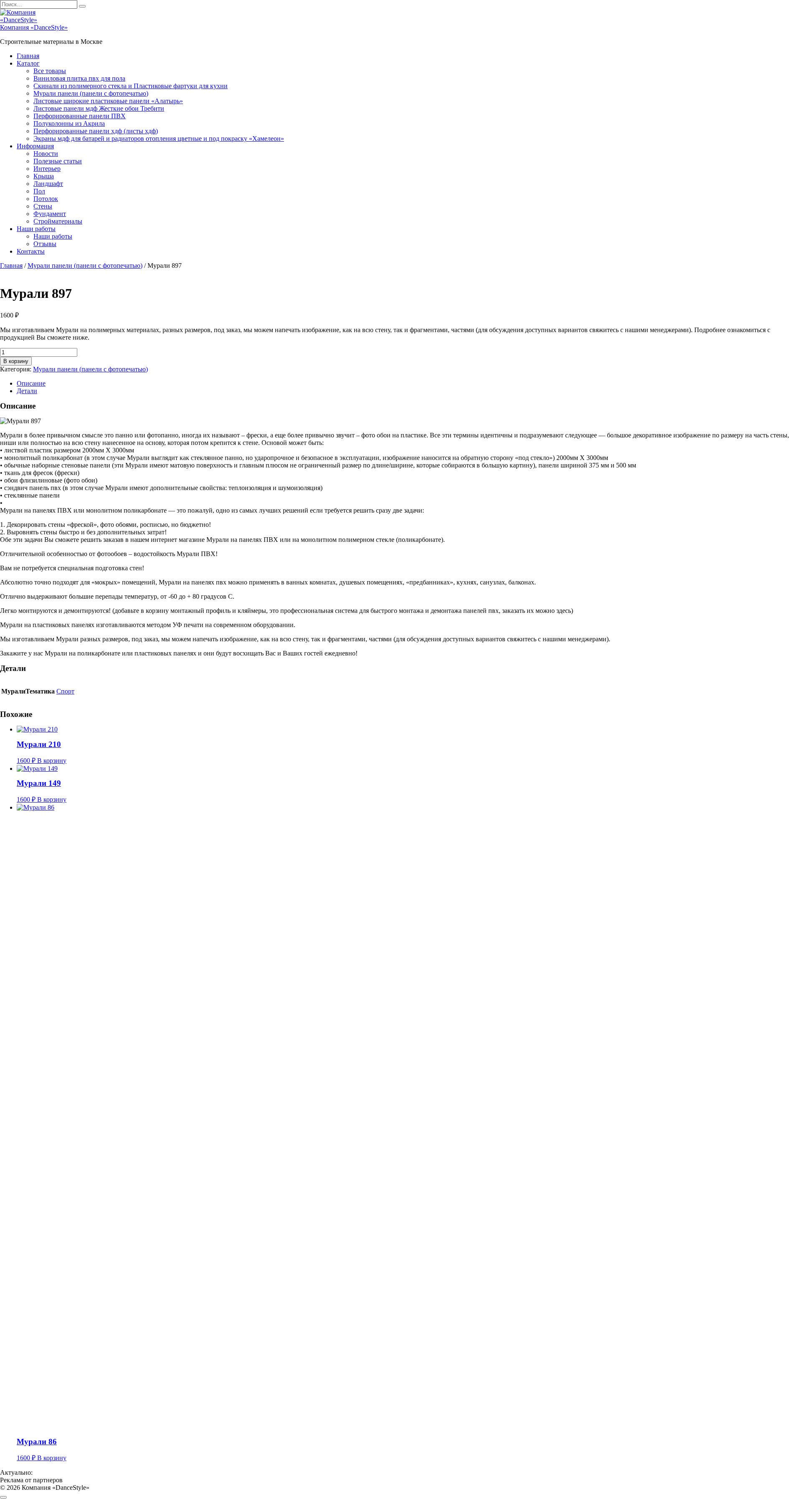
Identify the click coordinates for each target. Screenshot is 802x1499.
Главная (28, 55)
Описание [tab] (31, 383)
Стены (42, 206)
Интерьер (47, 168)
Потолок (45, 198)
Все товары (49, 70)
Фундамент (49, 213)
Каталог (28, 63)
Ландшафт (48, 183)
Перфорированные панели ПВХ (79, 115)
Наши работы (36, 228)
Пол (39, 191)
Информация (35, 146)
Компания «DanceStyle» (34, 27)
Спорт (65, 691)
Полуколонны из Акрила (69, 123)
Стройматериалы (57, 221)
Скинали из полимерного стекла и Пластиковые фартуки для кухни (130, 85)
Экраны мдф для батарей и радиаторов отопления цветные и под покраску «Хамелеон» (158, 138)
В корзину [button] (51, 760)
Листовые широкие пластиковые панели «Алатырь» (108, 100)
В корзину (15, 361)
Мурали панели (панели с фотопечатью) (90, 93)
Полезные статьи (57, 161)
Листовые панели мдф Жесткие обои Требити (98, 108)
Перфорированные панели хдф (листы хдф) (95, 131)
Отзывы (44, 243)
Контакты (31, 251)
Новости (45, 153)
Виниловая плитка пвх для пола (79, 78)
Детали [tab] (27, 390)
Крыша (43, 176)
